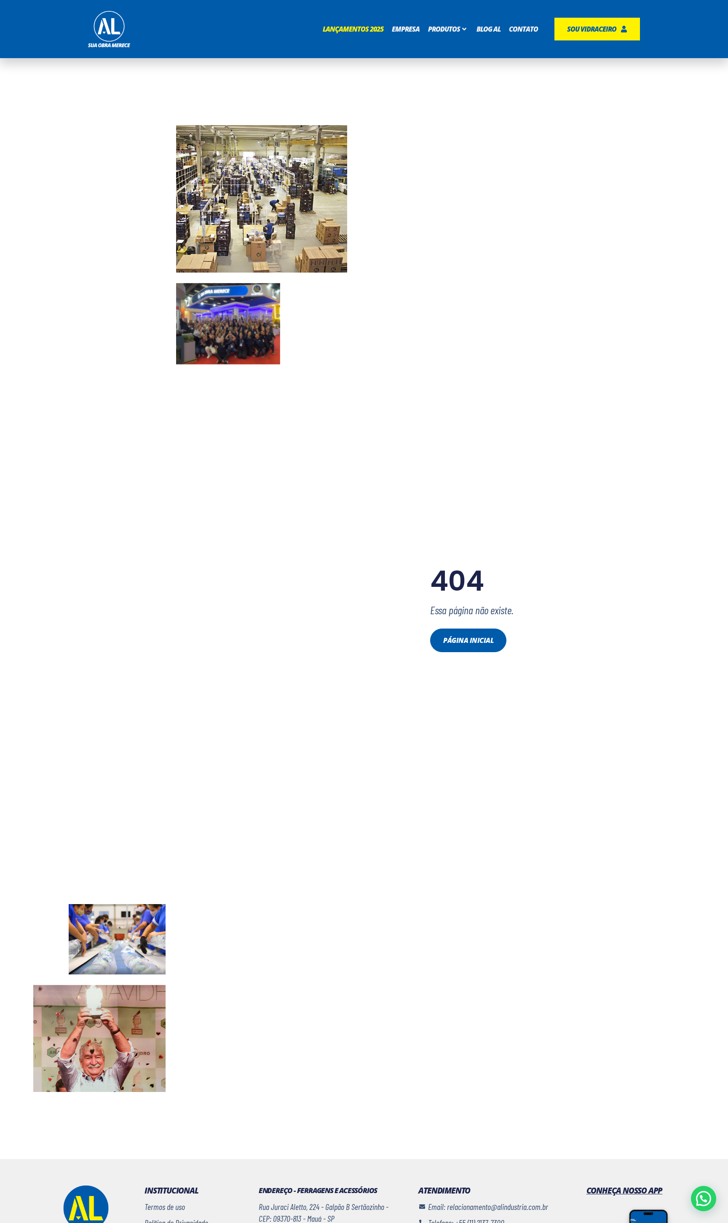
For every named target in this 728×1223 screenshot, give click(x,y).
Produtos (444, 29)
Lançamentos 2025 (353, 29)
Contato (523, 29)
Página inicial (468, 640)
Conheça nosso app (624, 1190)
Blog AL (488, 29)
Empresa (406, 29)
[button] (703, 1198)
